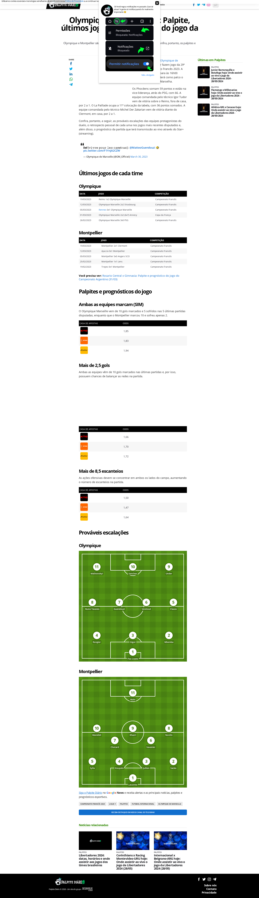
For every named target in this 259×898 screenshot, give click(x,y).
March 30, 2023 (138, 156)
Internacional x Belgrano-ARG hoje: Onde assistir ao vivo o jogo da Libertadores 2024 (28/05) (169, 862)
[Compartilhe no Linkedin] (71, 74)
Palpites (124, 804)
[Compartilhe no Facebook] (71, 63)
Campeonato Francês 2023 (92, 804)
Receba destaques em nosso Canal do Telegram (132, 812)
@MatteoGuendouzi (142, 147)
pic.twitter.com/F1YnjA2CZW (101, 150)
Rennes (102, 209)
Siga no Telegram (214, 879)
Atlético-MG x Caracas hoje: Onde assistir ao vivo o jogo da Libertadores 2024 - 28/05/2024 (226, 111)
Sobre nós (210, 885)
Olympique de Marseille (169, 804)
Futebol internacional (143, 804)
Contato (211, 889)
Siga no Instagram (209, 879)
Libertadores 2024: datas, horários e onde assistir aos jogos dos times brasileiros (94, 860)
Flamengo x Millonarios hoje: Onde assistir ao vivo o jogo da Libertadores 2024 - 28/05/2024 (226, 94)
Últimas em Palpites (212, 60)
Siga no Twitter (204, 879)
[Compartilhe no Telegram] (71, 84)
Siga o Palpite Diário (90, 792)
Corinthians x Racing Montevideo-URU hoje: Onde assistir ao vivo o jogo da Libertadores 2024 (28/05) (132, 862)
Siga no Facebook (199, 879)
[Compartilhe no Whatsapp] (71, 79)
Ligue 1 (112, 804)
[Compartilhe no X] (71, 69)
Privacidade (209, 892)
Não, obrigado (147, 75)
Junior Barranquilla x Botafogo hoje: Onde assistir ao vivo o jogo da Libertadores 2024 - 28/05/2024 (226, 76)
